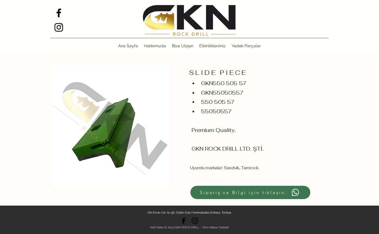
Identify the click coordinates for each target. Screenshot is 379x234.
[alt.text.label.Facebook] (59, 13)
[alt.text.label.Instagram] (59, 27)
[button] (246, 46)
